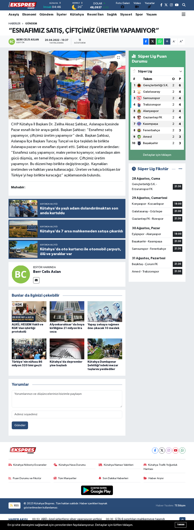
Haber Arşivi (156, 478)
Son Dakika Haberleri (115, 478)
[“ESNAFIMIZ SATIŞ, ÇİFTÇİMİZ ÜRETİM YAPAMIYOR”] (67, 85)
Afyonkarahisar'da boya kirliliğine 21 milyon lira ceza (67, 328)
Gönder (20, 425)
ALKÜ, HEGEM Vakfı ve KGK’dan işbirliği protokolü (27, 328)
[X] (162, 450)
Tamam (180, 525)
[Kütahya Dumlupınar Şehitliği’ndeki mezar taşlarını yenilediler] (105, 348)
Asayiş (14, 14)
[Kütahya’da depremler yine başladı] (67, 348)
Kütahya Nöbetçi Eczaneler (30, 464)
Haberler (14, 23)
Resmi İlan (95, 14)
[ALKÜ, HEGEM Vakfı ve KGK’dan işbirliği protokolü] (29, 311)
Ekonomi (29, 14)
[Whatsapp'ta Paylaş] (159, 41)
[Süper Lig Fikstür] (180, 169)
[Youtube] (175, 450)
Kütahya (77, 14)
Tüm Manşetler (67, 478)
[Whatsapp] (182, 450)
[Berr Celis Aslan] (21, 274)
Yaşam (151, 14)
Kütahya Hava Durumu (72, 464)
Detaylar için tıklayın (157, 155)
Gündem (46, 14)
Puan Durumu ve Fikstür (27, 478)
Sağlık (112, 14)
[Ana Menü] (183, 14)
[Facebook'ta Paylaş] (146, 41)
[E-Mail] (36, 280)
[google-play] (97, 490)
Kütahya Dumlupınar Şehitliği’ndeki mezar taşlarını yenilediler (103, 365)
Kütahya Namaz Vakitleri (118, 464)
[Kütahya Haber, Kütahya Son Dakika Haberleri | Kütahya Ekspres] (23, 5)
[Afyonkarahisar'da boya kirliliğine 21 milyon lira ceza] (67, 311)
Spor (139, 14)
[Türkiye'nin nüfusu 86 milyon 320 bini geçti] (29, 348)
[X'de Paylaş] (152, 41)
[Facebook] (155, 450)
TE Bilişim (179, 505)
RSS (16, 505)
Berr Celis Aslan (47, 272)
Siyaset (126, 14)
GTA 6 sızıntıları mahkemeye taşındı (140, 519)
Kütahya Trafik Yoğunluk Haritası (160, 466)
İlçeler (62, 14)
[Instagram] (169, 450)
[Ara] (183, 5)
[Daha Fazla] (167, 41)
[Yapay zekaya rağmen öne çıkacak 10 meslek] (105, 311)
